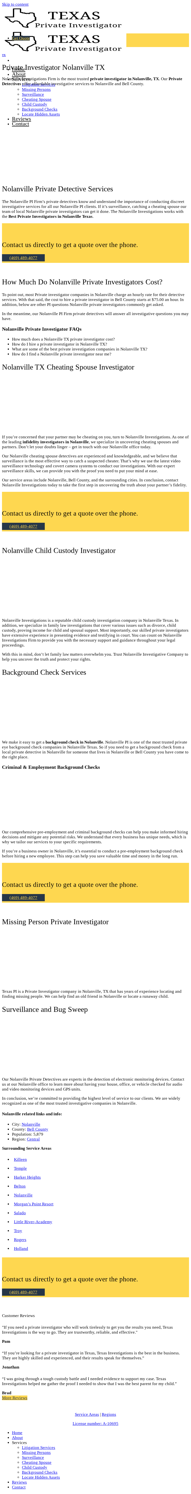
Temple (20, 1168)
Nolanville (31, 1124)
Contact (19, 1487)
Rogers (20, 1239)
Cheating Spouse (36, 1462)
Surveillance (33, 1457)
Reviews (19, 1482)
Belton (20, 1186)
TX (4, 55)
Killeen (20, 1159)
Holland (21, 1248)
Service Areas (87, 1414)
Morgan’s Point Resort (33, 1204)
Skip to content (15, 4)
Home (17, 1432)
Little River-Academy (33, 1222)
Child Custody (34, 1467)
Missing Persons (36, 89)
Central (33, 1139)
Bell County (37, 1129)
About (19, 74)
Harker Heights (27, 1177)
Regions (109, 1414)
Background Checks (39, 1472)
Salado (20, 1213)
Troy (18, 1230)
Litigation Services (38, 1447)
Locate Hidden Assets (41, 1477)
